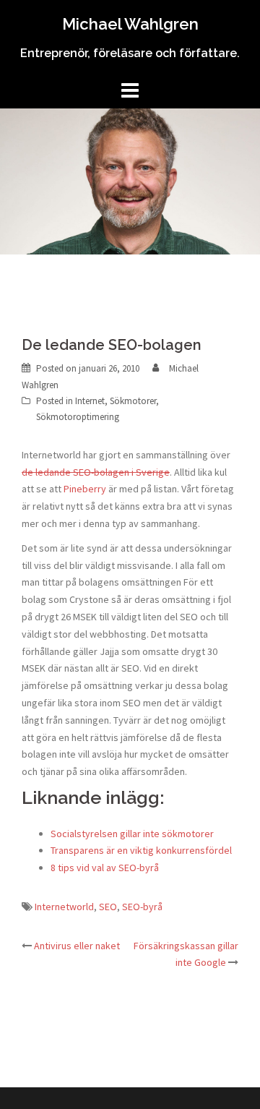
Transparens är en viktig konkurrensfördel (141, 850)
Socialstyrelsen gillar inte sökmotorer (132, 833)
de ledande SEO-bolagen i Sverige (96, 472)
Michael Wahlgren (130, 23)
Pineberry (85, 488)
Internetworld (64, 906)
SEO (108, 906)
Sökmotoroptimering (77, 417)
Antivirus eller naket (77, 945)
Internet (90, 401)
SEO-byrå (142, 906)
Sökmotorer (133, 401)
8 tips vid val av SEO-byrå (105, 867)
